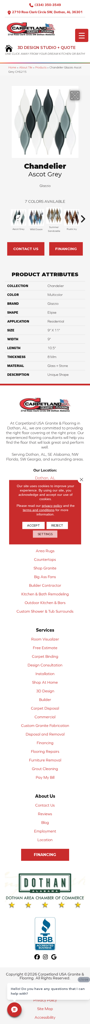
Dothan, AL (45, 478)
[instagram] (45, 957)
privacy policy (52, 505)
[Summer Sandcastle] (54, 215)
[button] (45, 855)
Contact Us (25, 248)
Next (82, 216)
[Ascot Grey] (18, 217)
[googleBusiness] (53, 957)
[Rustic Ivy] (72, 217)
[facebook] (37, 957)
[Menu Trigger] (81, 35)
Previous (7, 216)
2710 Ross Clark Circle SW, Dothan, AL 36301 (47, 12)
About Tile (25, 67)
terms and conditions (38, 510)
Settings (45, 534)
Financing (66, 248)
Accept (33, 525)
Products (41, 67)
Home (12, 67)
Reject (57, 525)
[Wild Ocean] (36, 217)
